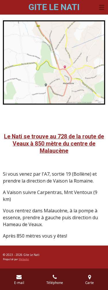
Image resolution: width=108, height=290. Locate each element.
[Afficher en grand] (54, 62)
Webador (24, 259)
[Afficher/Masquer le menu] (101, 7)
